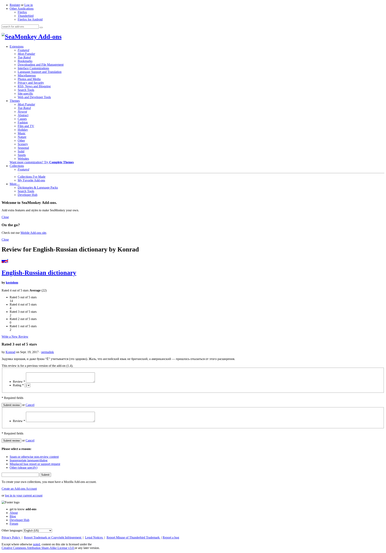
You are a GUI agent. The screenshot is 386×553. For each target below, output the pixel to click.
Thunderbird (26, 15)
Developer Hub (27, 194)
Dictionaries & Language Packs (38, 187)
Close (5, 217)
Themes (15, 100)
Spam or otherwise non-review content (34, 456)
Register (15, 5)
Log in (28, 5)
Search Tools (26, 90)
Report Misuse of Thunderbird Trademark (133, 537)
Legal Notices (94, 537)
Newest (22, 111)
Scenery (23, 144)
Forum (14, 523)
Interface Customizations (33, 68)
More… (15, 184)
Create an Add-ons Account (19, 488)
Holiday (23, 129)
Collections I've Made (31, 176)
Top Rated (24, 57)
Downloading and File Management (41, 64)
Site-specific (25, 93)
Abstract (23, 115)
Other (21, 140)
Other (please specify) (23, 467)
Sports (22, 155)
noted (36, 544)
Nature (22, 137)
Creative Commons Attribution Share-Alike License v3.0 (38, 548)
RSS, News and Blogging (34, 86)
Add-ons (49, 36)
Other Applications (22, 8)
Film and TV (26, 126)
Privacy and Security (31, 82)
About (14, 512)
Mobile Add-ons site (33, 232)
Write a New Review (15, 336)
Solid (21, 151)
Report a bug (171, 537)
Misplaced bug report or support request (35, 464)
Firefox (22, 12)
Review (19, 381)
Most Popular (26, 53)
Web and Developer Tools (34, 97)
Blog (13, 516)
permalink (47, 352)
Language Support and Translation (40, 72)
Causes (22, 119)
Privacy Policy (11, 537)
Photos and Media (29, 79)
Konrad (10, 352)
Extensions (17, 46)
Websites (23, 158)
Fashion (23, 122)
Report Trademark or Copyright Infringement (53, 537)
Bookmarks (25, 61)
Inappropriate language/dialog (28, 460)
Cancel (30, 405)
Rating (18, 385)
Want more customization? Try (42, 162)
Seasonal (23, 147)
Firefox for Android (30, 19)
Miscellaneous (27, 75)
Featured (23, 50)
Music (22, 133)
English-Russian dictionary (39, 272)
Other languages (12, 530)
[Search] (41, 27)
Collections (17, 166)
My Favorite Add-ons (31, 180)
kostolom (12, 282)
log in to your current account (23, 495)
